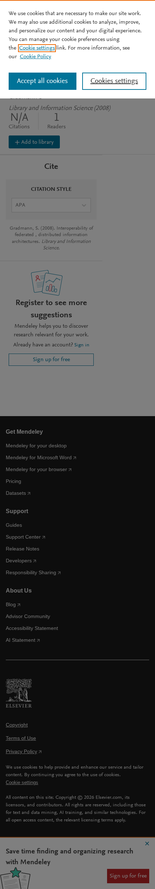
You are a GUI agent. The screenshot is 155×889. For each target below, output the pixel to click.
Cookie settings (37, 48)
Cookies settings (114, 81)
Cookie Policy (35, 57)
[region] (77, 49)
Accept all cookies (42, 81)
